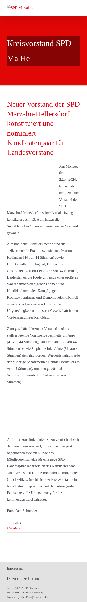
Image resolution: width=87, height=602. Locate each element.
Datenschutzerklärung (23, 578)
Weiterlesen (14, 528)
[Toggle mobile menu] (78, 7)
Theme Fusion (41, 597)
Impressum (15, 568)
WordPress (26, 597)
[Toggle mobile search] (70, 7)
